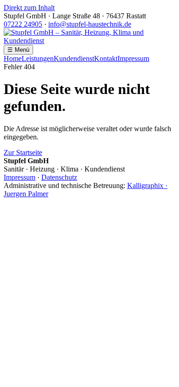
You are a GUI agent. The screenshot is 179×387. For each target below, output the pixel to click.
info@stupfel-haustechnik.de (89, 24)
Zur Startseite (23, 152)
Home (13, 58)
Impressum (133, 58)
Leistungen (38, 58)
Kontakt (105, 58)
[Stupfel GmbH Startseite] (89, 40)
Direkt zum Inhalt (29, 7)
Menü (18, 49)
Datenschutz (59, 177)
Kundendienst (74, 58)
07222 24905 (23, 24)
